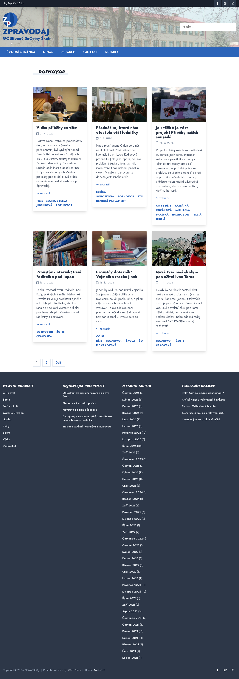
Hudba (7, 419)
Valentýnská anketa (212, 400)
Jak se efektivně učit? (210, 413)
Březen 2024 (130, 499)
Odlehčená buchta (204, 406)
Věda (6, 439)
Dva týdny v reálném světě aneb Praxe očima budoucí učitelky (87, 418)
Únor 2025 (129, 486)
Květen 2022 (130, 552)
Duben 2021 (130, 638)
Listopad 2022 (131, 519)
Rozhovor (64, 205)
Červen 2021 (130, 625)
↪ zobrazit (43, 193)
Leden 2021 (130, 658)
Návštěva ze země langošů (80, 410)
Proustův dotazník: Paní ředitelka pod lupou (58, 274)
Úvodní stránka (21, 52)
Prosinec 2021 (131, 585)
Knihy (6, 426)
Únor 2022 (129, 571)
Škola (130, 341)
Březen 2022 (130, 565)
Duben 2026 (130, 406)
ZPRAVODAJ (26, 31)
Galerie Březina (13, 413)
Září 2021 (128, 605)
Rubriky (111, 52)
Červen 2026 (130, 393)
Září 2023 (128, 505)
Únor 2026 (129, 419)
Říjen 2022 (129, 525)
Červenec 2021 (132, 618)
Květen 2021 (130, 631)
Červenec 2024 (132, 492)
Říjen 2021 (129, 598)
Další (59, 362)
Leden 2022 (130, 578)
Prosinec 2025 (131, 433)
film (39, 201)
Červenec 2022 (132, 538)
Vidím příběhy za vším (56, 128)
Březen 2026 (130, 413)
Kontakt (90, 52)
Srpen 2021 (130, 611)
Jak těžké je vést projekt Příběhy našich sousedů (177, 132)
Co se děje (163, 205)
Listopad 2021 (131, 591)
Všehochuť (9, 446)
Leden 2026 (130, 426)
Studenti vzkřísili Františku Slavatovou (87, 426)
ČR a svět (9, 393)
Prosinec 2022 (131, 512)
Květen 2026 (130, 399)
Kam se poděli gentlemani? (206, 393)
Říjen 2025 (129, 446)
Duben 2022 (130, 558)
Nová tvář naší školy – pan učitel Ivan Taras (177, 274)
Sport (6, 433)
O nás (48, 52)
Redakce (68, 52)
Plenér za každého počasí (79, 403)
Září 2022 (128, 532)
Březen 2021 (130, 644)
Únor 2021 (129, 651)
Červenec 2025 (132, 459)
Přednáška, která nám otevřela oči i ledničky (117, 130)
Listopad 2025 (131, 439)
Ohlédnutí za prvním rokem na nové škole (86, 394)
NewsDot (99, 670)
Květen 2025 (130, 472)
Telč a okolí (10, 406)
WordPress (74, 670)
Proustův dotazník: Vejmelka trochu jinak (117, 274)
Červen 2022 (130, 545)
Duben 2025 (130, 479)
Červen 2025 (130, 466)
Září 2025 (128, 452)
